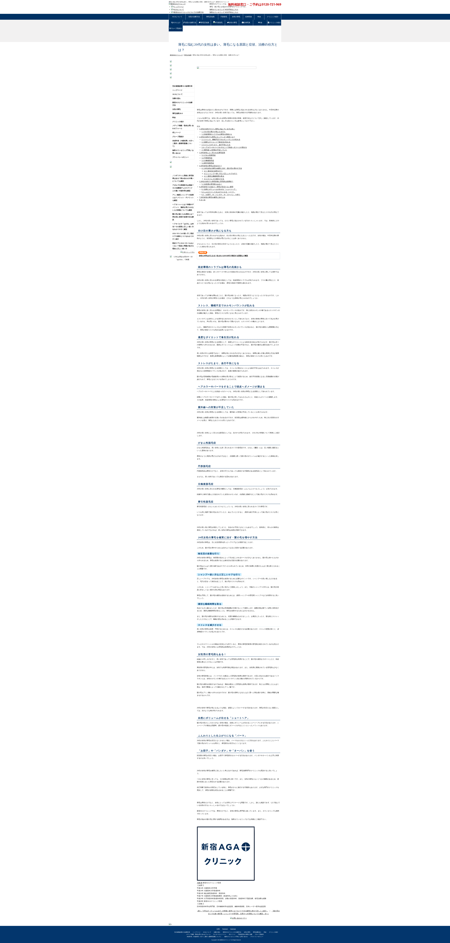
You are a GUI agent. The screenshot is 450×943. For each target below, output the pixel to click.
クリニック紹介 (272, 17)
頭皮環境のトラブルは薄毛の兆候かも (217, 134)
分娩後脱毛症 (208, 160)
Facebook (225, 929)
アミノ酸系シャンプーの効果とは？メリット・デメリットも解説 (183, 197)
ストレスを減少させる (214, 179)
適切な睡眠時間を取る (214, 176)
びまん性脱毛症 (209, 155)
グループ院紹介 (176, 28)
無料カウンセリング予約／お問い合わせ (183, 151)
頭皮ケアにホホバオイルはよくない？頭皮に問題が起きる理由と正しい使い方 (183, 246)
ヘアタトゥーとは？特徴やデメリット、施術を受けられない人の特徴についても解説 (183, 207)
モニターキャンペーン (219, 934)
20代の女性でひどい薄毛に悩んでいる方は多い (217, 129)
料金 (259, 17)
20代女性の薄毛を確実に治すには (212, 197)
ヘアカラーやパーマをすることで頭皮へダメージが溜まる (224, 147)
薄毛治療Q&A (177, 113)
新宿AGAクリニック (225, 940)
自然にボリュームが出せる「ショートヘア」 (219, 189)
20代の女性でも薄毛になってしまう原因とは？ (217, 137)
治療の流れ (176, 98)
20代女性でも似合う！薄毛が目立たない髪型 (216, 187)
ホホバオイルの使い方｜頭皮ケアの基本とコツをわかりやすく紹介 (183, 236)
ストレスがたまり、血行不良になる (216, 145)
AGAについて (179, 9)
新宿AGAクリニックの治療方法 (182, 104)
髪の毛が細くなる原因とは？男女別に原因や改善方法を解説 (183, 217)
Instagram (233, 929)
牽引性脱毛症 (208, 163)
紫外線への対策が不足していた (214, 150)
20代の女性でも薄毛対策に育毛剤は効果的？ (216, 181)
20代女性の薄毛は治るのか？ (210, 166)
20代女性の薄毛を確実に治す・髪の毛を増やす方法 (222, 168)
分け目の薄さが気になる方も (213, 132)
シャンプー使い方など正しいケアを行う (220, 174)
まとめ (202, 200)
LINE (218, 929)
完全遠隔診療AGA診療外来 (182, 86)
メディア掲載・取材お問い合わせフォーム (183, 127)
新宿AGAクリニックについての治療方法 (189, 12)
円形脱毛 (224, 17)
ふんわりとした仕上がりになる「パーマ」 (218, 192)
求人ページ (176, 132)
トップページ (179, 7)
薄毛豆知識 (210, 17)
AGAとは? (176, 22)
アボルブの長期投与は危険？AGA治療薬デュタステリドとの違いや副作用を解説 (183, 188)
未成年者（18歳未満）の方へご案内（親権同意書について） (183, 143)
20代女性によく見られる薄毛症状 (212, 153)
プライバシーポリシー (180, 157)
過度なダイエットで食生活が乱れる (216, 142)
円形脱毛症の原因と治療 (245, 934)
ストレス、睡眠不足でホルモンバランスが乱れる (221, 139)
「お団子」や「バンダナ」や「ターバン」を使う (221, 195)
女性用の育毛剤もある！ (212, 184)
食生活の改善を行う (213, 171)
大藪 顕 (199, 883)
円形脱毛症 (207, 158)
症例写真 (248, 17)
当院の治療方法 (194, 17)
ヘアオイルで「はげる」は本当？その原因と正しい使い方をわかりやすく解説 (183, 226)
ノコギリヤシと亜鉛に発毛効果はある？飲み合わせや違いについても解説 (183, 178)
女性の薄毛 (236, 17)
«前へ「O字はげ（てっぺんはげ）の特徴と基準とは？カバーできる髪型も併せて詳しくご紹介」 (232, 911)
